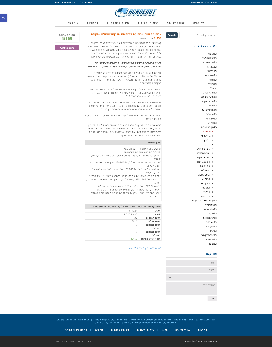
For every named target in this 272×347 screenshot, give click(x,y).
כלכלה (211, 84)
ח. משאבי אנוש (204, 161)
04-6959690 (197, 2)
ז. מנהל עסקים (204, 157)
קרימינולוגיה (208, 217)
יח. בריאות (206, 196)
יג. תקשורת (205, 183)
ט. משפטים (205, 166)
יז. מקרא (207, 191)
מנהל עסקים (208, 101)
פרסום (211, 213)
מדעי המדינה (208, 92)
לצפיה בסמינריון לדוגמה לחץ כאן (145, 248)
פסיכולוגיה (209, 209)
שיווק (211, 230)
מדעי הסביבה (207, 96)
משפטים (210, 114)
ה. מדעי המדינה (203, 148)
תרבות (211, 243)
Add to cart (67, 47)
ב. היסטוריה (205, 135)
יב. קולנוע (206, 179)
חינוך (211, 79)
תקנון (165, 329)
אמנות (211, 53)
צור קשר (99, 329)
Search (172, 35)
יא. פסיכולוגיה (204, 174)
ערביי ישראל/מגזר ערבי (203, 200)
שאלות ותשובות (145, 329)
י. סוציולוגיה (205, 170)
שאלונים (210, 222)
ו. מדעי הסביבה (203, 153)
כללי (212, 88)
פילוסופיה (209, 205)
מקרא (211, 105)
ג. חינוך (207, 140)
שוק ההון (210, 226)
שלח (212, 298)
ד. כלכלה (207, 144)
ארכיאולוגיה (208, 62)
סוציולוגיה (209, 118)
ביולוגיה (210, 66)
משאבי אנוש (208, 110)
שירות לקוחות (207, 235)
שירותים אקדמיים (120, 329)
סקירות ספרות (207, 127)
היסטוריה (209, 75)
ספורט (211, 122)
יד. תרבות (206, 187)
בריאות (210, 71)
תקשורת (210, 239)
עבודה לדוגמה (182, 329)
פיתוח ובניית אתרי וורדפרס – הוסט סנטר (73, 341)
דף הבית (202, 329)
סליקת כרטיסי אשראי (76, 329)
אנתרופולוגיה (208, 58)
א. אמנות (206, 131)
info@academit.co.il (66, 2)
